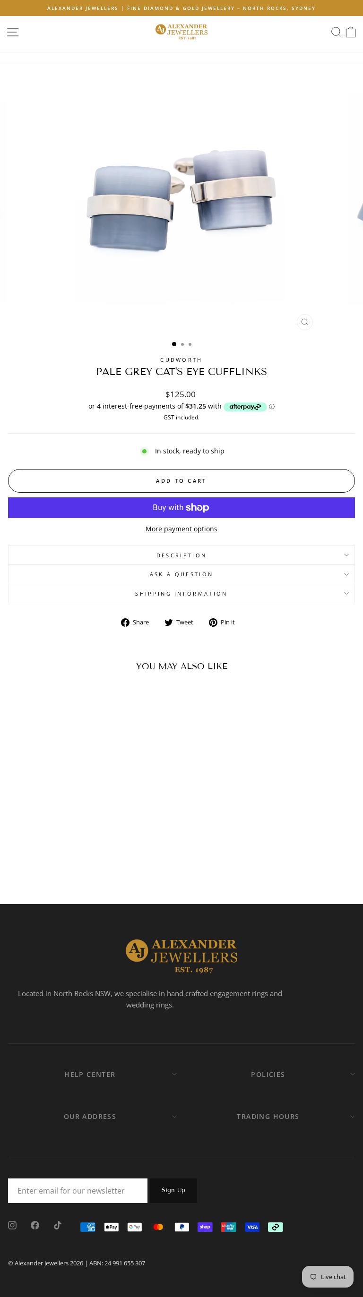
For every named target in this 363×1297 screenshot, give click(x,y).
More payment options (181, 528)
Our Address (90, 1116)
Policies (268, 1074)
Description (181, 555)
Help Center (89, 1074)
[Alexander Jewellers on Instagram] (12, 1224)
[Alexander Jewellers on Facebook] (35, 1224)
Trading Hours (268, 1116)
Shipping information (181, 593)
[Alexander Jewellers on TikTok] (57, 1224)
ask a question (181, 574)
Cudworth (181, 359)
